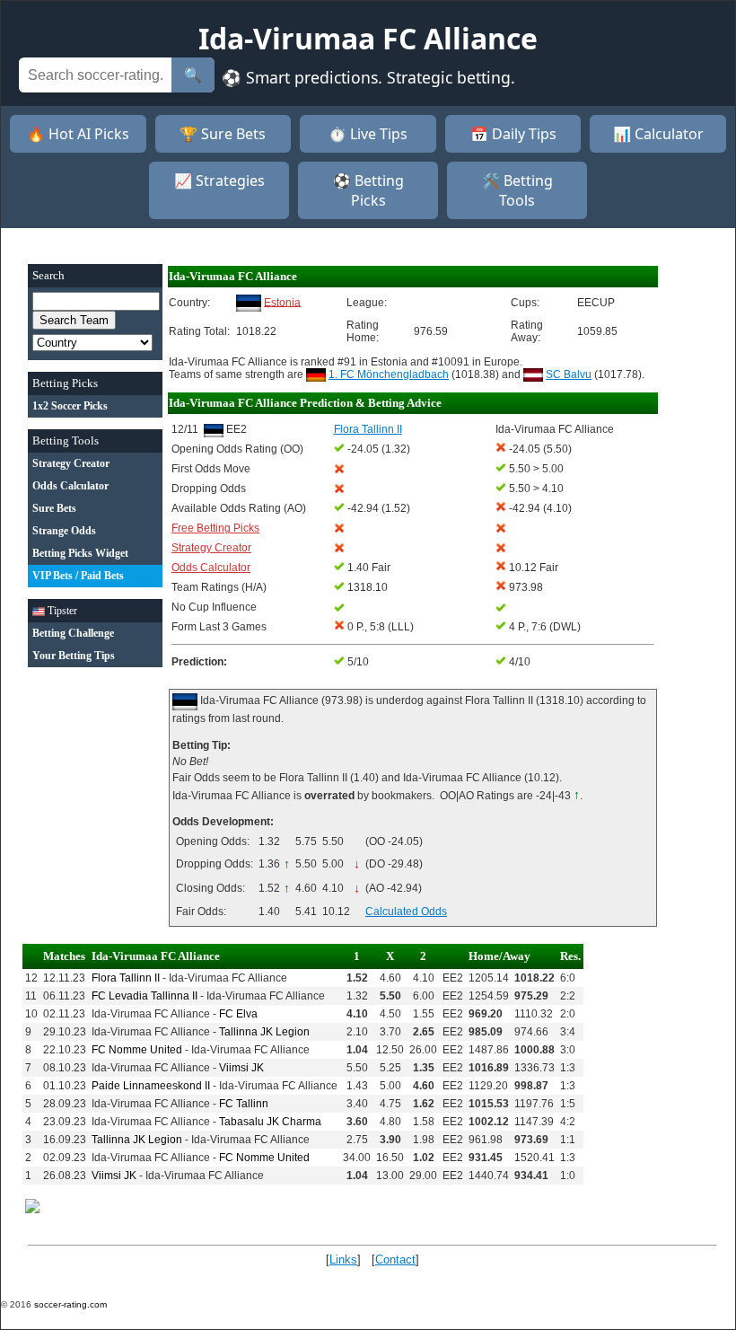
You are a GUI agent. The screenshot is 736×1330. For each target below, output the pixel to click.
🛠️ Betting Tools (517, 190)
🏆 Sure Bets (223, 134)
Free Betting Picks (215, 528)
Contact (395, 1259)
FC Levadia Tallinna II (144, 996)
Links (343, 1259)
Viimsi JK (241, 1067)
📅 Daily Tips (513, 134)
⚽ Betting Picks (368, 190)
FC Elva (238, 1014)
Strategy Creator (211, 548)
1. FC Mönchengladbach (389, 374)
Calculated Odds (406, 911)
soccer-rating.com (70, 1304)
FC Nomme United (137, 1050)
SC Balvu (568, 374)
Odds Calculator (210, 567)
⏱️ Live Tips (368, 134)
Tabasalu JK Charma (270, 1121)
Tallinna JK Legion (264, 1032)
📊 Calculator (658, 134)
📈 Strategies (219, 180)
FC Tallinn (243, 1103)
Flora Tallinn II (126, 978)
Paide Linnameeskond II (151, 1085)
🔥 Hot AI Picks (78, 134)
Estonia (282, 301)
